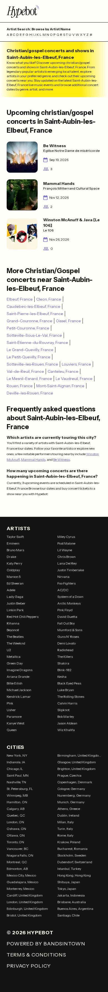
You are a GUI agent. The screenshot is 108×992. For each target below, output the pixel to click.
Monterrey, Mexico (20, 889)
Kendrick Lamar (19, 696)
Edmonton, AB (17, 869)
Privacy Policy (29, 966)
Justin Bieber (16, 603)
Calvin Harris (67, 703)
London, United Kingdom (25, 902)
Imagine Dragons (19, 670)
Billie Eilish (14, 683)
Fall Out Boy (66, 623)
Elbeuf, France (20, 299)
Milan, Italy (65, 822)
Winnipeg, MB (17, 795)
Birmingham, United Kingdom (79, 755)
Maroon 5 (14, 577)
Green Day (15, 663)
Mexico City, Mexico (21, 875)
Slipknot (63, 710)
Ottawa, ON (16, 835)
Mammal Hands (33, 459)
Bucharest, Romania (72, 849)
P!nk (10, 703)
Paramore (14, 716)
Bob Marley (65, 716)
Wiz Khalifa (66, 730)
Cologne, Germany (71, 789)
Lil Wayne (64, 550)
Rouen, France (20, 385)
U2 (9, 650)
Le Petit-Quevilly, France (28, 356)
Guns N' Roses (68, 637)
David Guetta (67, 617)
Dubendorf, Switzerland (74, 862)
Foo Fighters (66, 583)
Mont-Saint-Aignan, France (60, 385)
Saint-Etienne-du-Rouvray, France (37, 342)
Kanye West (15, 723)
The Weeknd (16, 643)
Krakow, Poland (68, 842)
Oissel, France (68, 320)
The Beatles (15, 637)
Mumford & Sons (69, 630)
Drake (11, 557)
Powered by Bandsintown (46, 944)
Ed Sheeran (15, 583)
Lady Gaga (15, 597)
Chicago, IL (15, 769)
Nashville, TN (16, 782)
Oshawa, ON (16, 829)
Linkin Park (15, 610)
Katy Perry (14, 563)
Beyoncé (13, 630)
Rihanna (13, 623)
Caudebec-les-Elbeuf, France (33, 306)
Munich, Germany (70, 802)
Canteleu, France (63, 371)
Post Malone (66, 543)
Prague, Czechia (69, 775)
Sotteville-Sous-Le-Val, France (34, 335)
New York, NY (17, 755)
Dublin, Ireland (68, 815)
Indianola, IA (16, 762)
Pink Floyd (65, 610)
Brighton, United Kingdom (76, 769)
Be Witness (61, 459)
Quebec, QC (16, 815)
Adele (11, 590)
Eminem (13, 543)
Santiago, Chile (68, 915)
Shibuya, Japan (68, 882)
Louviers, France (76, 364)
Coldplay (13, 570)
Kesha (61, 676)
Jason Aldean (67, 723)
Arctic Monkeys (69, 603)
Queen (12, 730)
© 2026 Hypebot (30, 933)
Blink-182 (64, 670)
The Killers (65, 656)
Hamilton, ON (17, 802)
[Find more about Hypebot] (54, 11)
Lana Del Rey (67, 563)
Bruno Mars (15, 550)
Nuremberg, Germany (74, 795)
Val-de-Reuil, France (25, 371)
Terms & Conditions (36, 955)
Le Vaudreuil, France (74, 378)
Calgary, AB (15, 809)
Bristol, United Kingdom (24, 915)
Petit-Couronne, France (28, 328)
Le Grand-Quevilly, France (30, 349)
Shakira (63, 663)
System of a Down (70, 597)
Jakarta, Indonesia (71, 895)
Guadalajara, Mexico (22, 882)
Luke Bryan (65, 690)
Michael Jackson (19, 690)
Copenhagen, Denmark (74, 782)
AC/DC (62, 590)
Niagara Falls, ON (20, 855)
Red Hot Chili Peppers (22, 617)
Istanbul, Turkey (69, 869)
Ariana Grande (18, 676)
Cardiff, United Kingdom (25, 895)
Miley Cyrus (66, 537)
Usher (11, 710)
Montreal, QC (17, 862)
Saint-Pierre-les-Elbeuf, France (35, 313)
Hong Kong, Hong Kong (74, 875)
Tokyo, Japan (66, 889)
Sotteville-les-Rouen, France (32, 364)
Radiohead (65, 650)
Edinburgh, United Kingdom (27, 909)
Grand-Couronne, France (29, 320)
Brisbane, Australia (71, 902)
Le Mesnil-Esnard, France (29, 378)
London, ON (15, 822)
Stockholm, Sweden (71, 855)
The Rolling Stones (70, 696)
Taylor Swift (15, 537)
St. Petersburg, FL (20, 789)
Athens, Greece (68, 809)
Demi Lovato (66, 643)
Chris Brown (66, 557)
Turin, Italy (65, 829)
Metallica (13, 656)
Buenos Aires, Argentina (75, 909)
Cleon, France (48, 299)
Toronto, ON (15, 842)
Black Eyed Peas (69, 683)
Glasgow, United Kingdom (76, 762)
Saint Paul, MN (18, 775)
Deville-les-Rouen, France (30, 393)
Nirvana (63, 577)
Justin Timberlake (70, 570)
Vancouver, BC (17, 849)
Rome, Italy (65, 835)
